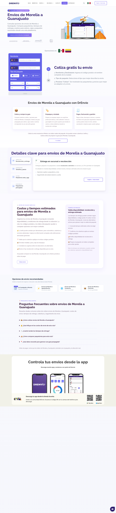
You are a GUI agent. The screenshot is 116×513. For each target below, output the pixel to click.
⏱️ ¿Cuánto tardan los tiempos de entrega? (35, 331)
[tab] (21, 160)
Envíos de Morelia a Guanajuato (25, 16)
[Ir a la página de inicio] (14, 3)
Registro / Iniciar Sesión (100, 3)
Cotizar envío (22, 262)
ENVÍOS (41, 3)
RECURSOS (49, 3)
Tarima (37, 75)
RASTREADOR (71, 3)
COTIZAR (65, 3)
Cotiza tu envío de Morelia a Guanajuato (19, 35)
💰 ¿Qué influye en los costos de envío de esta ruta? (38, 325)
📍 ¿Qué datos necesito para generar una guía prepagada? (40, 342)
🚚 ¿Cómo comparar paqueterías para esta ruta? (37, 336)
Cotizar (25, 93)
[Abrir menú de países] (90, 3)
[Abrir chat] (112, 509)
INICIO (29, 3)
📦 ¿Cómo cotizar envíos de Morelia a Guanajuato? (37, 320)
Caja (26, 75)
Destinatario (14, 64)
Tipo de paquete (16, 72)
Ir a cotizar (58, 140)
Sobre (16, 75)
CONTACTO (57, 3)
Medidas (13, 79)
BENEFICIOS (34, 3)
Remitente (14, 56)
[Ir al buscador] (84, 3)
